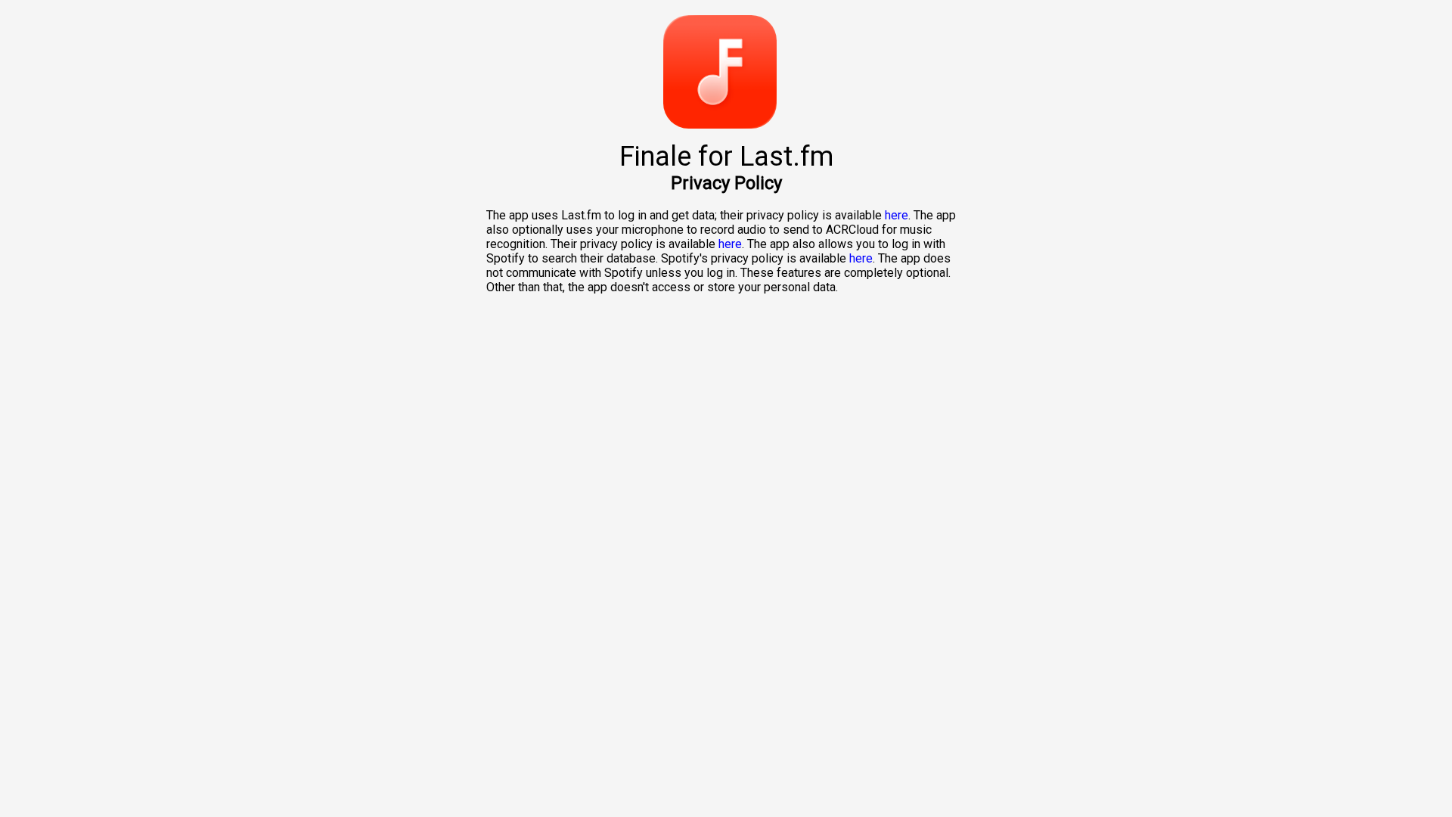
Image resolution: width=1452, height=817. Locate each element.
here (896, 215)
